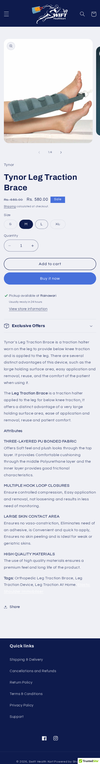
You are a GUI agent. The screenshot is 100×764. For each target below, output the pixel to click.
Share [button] (15, 607)
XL (61, 225)
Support (17, 717)
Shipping (10, 206)
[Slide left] (39, 152)
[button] (6, 14)
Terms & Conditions (26, 694)
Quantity (11, 235)
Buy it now (50, 278)
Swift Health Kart (41, 761)
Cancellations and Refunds (33, 671)
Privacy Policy (21, 705)
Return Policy (21, 682)
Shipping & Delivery (26, 659)
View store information (28, 309)
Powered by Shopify (68, 761)
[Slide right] (61, 152)
